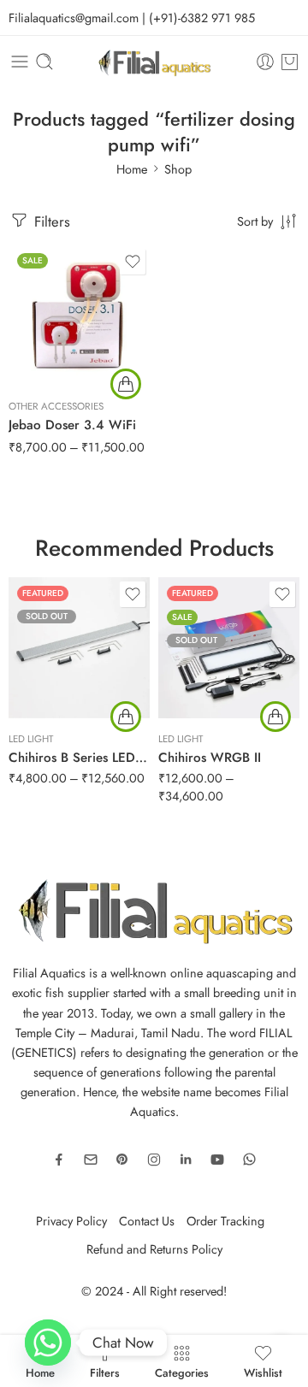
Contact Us (147, 1221)
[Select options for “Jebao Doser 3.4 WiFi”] (125, 384)
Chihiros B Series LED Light (79, 757)
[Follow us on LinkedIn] (185, 1159)
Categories (182, 1371)
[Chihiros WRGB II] (228, 647)
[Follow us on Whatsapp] (249, 1159)
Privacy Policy (71, 1221)
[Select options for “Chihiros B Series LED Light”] (125, 716)
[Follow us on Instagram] (154, 1159)
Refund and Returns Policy (154, 1249)
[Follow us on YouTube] (217, 1159)
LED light (31, 739)
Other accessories (56, 406)
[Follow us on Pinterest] (122, 1159)
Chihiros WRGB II (209, 757)
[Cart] (289, 61)
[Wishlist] (132, 261)
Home (131, 169)
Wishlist (263, 1371)
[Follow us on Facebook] (59, 1159)
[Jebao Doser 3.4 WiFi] (79, 315)
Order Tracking (225, 1221)
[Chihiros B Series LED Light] (79, 647)
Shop (178, 169)
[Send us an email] (90, 1159)
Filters (50, 221)
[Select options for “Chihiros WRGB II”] (275, 716)
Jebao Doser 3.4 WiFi (72, 425)
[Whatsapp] (48, 1342)
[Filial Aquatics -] (154, 62)
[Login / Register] (265, 61)
